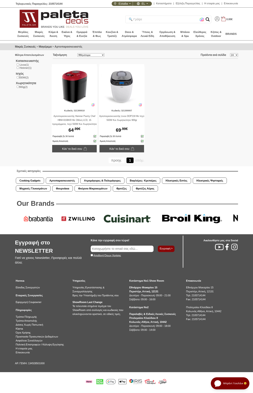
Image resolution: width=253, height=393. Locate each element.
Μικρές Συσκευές (25, 46)
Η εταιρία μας (212, 3)
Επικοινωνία (231, 3)
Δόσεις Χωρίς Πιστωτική (29, 324)
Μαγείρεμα (45, 46)
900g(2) (23, 86)
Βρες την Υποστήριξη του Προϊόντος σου (95, 295)
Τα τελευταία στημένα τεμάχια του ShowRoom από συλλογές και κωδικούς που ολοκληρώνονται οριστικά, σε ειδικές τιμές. (97, 308)
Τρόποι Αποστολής (26, 320)
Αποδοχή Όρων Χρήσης (107, 255)
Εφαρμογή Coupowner (28, 302)
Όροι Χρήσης (23, 332)
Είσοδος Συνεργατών (28, 287)
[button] (208, 19)
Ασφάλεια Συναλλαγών (29, 340)
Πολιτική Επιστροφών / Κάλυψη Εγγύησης (40, 344)
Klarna (19, 328)
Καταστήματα (164, 3)
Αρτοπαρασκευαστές (68, 46)
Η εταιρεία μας (24, 348)
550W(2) (24, 77)
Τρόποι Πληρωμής (26, 316)
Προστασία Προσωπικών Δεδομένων (37, 336)
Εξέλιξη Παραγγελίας (188, 3)
